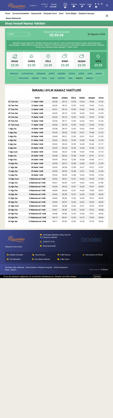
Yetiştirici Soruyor (86, 13)
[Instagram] (91, 240)
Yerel (61, 13)
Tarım (7, 13)
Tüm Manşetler (14, 259)
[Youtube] (95, 240)
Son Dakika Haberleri (42, 259)
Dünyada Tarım (50, 13)
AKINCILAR (14, 74)
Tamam (97, 276)
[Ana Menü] (107, 15)
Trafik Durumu (65, 255)
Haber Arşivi (64, 259)
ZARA (70, 78)
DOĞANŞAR (41, 74)
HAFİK (90, 74)
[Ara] (107, 5)
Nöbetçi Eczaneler (16, 255)
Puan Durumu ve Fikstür (94, 255)
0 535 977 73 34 (48, 242)
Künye (7, 270)
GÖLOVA (72, 74)
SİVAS (44, 78)
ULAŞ (52, 78)
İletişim (13, 270)
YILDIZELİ (61, 78)
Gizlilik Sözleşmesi (61, 267)
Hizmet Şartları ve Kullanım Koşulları (38, 267)
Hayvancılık (36, 13)
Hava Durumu (40, 255)
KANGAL (99, 74)
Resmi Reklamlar (13, 18)
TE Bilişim (104, 270)
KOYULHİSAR (23, 78)
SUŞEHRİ (35, 78)
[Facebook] (83, 240)
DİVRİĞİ (51, 74)
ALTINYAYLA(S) (27, 74)
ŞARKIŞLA (89, 78)
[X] (87, 240)
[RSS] (100, 240)
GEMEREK (61, 74)
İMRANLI (79, 78)
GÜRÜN (81, 74)
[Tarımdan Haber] (16, 5)
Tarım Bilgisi (71, 13)
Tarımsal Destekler (20, 13)
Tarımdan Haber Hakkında (14, 267)
